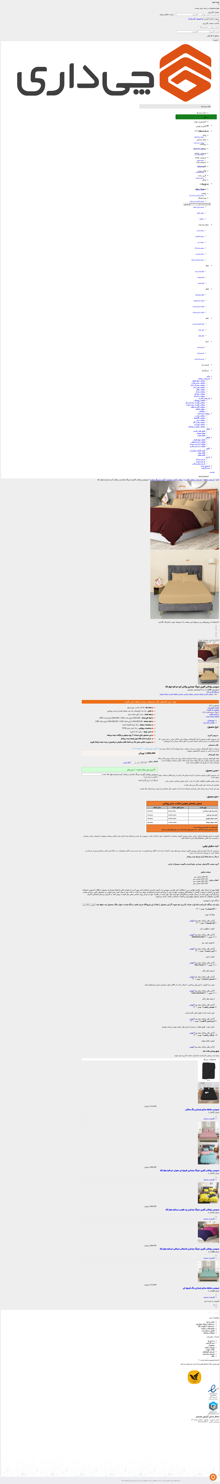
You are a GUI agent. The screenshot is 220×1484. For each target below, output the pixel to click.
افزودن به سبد (209, 1118)
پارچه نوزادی (200, 353)
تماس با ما (210, 1322)
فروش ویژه (205, 466)
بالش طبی (201, 330)
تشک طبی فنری (199, 271)
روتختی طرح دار (199, 154)
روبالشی (201, 219)
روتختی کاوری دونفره (175, 480)
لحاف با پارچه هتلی (198, 300)
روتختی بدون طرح (199, 142)
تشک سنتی (201, 283)
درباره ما (211, 1341)
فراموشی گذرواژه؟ (195, 19)
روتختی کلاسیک (199, 236)
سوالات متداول (208, 1333)
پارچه (208, 457)
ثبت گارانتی (205, 468)
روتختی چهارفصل (199, 137)
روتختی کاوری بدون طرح (197, 201)
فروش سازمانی (208, 1354)
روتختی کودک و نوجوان (197, 260)
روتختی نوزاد (200, 166)
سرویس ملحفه (208, 480)
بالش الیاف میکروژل (198, 324)
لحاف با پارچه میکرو (198, 312)
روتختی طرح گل (199, 248)
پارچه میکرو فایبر (199, 359)
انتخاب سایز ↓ (152, 761)
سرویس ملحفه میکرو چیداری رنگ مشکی (202, 1109)
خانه (208, 376)
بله (193, 921)
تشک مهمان (200, 277)
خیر (190, 921)
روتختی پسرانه (200, 172)
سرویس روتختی (204, 378)
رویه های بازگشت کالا (206, 1326)
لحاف (208, 437)
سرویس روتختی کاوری (193, 480)
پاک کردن (126, 762)
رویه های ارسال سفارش (205, 1324)
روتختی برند (200, 242)
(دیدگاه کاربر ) (213, 692)
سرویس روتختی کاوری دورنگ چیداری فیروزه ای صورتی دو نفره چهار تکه (189, 1170)
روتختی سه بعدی (203, 413)
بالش (208, 448)
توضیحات (211, 720)
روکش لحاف (200, 213)
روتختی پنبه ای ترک (198, 148)
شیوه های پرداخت (207, 1328)
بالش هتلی (201, 335)
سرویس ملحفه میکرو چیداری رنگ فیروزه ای (201, 1288)
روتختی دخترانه (200, 178)
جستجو (186, 204)
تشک (208, 429)
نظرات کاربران (208, 722)
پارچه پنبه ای (200, 347)
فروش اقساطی (208, 1352)
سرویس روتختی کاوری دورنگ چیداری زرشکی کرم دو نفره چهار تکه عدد (130, 774)
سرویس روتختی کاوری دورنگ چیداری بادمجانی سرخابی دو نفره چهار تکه (189, 1249)
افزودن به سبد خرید (150, 777)
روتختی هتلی (200, 160)
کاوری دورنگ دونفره (157, 480)
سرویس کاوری (204, 398)
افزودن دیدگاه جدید (89, 904)
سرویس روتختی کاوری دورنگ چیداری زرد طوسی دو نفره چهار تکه (192, 1209)
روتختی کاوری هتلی (198, 207)
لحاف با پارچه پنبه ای (198, 306)
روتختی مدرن (200, 230)
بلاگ (212, 1356)
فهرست (212, 472)
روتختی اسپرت (200, 254)
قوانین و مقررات (208, 1330)
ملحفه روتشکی (199, 189)
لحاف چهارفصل (199, 294)
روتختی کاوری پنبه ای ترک (196, 195)
